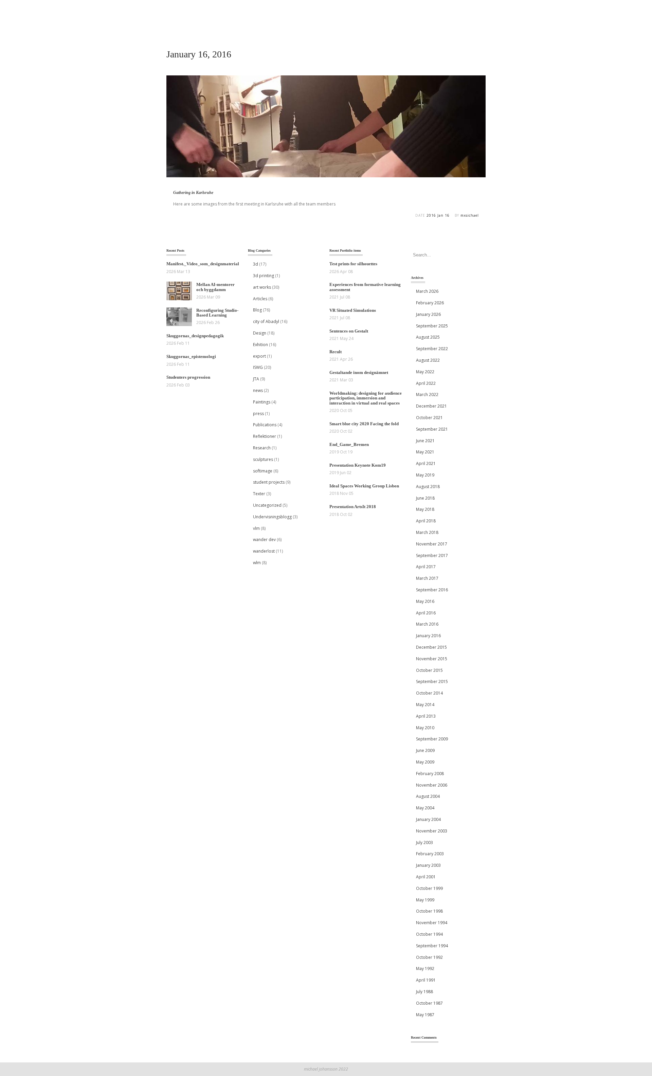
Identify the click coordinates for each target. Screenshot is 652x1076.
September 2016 (432, 590)
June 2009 (425, 750)
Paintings (261, 402)
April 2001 (426, 877)
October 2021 (429, 417)
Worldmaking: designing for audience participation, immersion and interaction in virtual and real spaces (365, 398)
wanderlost (264, 551)
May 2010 (425, 728)
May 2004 (425, 808)
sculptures (263, 459)
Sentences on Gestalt (348, 331)
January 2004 (428, 819)
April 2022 (426, 383)
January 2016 (428, 636)
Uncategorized (267, 505)
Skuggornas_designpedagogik (195, 335)
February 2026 (430, 303)
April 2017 (426, 567)
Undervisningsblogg (272, 517)
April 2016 (426, 613)
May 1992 (425, 968)
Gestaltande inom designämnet (358, 372)
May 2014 (425, 704)
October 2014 (429, 693)
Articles (260, 299)
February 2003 (430, 854)
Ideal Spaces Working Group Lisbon (364, 485)
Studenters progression (188, 377)
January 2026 (428, 314)
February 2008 (430, 773)
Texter (259, 494)
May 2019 (425, 475)
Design (259, 333)
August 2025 (428, 337)
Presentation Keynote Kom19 (357, 465)
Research (262, 448)
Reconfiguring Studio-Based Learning (217, 313)
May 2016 (425, 601)
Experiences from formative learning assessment (365, 287)
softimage (262, 471)
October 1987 (429, 1003)
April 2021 (426, 463)
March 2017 (427, 578)
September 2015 (432, 681)
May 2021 (425, 452)
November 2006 (431, 785)
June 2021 (425, 441)
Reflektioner (264, 436)
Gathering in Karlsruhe (193, 192)
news (258, 390)
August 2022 (428, 360)
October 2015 (429, 670)
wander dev (264, 539)
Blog (257, 310)
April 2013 (426, 716)
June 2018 (425, 498)
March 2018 (427, 532)
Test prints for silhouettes (353, 263)
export (259, 356)
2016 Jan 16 (438, 215)
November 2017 (431, 544)
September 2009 (432, 739)
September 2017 (432, 555)
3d (255, 264)
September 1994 (432, 946)
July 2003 (424, 842)
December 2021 (431, 406)
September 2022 (432, 349)
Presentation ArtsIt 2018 (352, 506)
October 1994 (429, 934)
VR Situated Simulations (352, 310)
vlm (256, 528)
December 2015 (431, 647)
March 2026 (427, 291)
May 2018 (425, 509)
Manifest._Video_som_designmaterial (202, 263)
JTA (256, 379)
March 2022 (427, 394)
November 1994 (431, 923)
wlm (257, 563)
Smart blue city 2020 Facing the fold (364, 423)
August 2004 (428, 796)
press (258, 413)
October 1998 (429, 911)
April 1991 (426, 980)
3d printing (263, 276)
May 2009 (425, 762)
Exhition (260, 344)
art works (262, 287)
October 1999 (429, 888)
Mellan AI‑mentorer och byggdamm (215, 287)
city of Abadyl (266, 321)
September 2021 (432, 429)
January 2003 (428, 865)
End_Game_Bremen (349, 444)
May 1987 (425, 1015)
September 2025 (432, 326)
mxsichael (469, 215)
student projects (269, 482)
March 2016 (427, 624)
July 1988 (424, 991)
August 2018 (428, 486)
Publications (264, 425)
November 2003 (431, 831)
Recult (335, 351)
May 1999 (425, 900)
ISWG (258, 367)
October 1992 (429, 957)
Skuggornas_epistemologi (191, 356)
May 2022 (425, 372)
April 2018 (426, 521)
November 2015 (431, 659)
